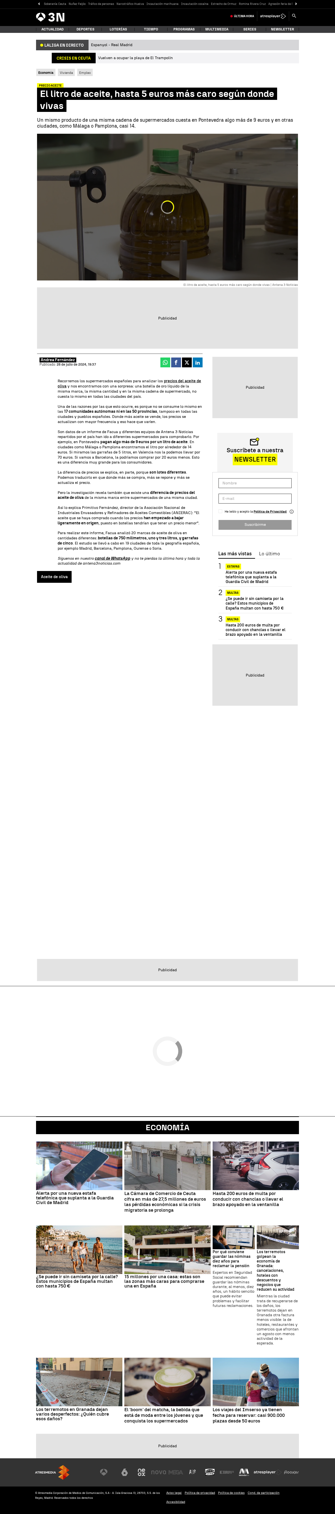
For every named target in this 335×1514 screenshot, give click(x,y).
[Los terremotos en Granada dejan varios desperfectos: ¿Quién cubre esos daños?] (79, 1382)
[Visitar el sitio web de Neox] (141, 1472)
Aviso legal (174, 1493)
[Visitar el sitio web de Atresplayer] (268, 1472)
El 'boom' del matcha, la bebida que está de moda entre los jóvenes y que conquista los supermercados (163, 1415)
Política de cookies (231, 1493)
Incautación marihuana (162, 4)
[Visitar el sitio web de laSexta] (124, 1472)
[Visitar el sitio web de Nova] (158, 1472)
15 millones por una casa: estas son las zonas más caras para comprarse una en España (164, 1281)
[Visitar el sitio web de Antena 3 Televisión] (107, 1472)
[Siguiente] (296, 4)
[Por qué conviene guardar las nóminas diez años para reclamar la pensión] (234, 1237)
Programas (184, 29)
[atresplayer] (273, 16)
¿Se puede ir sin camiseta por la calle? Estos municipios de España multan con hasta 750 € (255, 604)
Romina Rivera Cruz (252, 4)
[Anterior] (39, 4)
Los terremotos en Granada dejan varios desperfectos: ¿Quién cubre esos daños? (72, 1414)
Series (249, 29)
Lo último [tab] (269, 554)
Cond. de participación (264, 1493)
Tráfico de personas (101, 4)
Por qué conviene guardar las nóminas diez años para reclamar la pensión (231, 1258)
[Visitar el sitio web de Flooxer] (291, 1472)
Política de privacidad (200, 1493)
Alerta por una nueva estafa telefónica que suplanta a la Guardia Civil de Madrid (251, 577)
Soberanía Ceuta (55, 4)
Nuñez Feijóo (77, 4)
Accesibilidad (175, 1502)
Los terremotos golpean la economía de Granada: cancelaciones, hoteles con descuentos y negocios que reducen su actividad (275, 1270)
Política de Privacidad (270, 511)
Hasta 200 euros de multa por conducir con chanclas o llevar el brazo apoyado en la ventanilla (255, 630)
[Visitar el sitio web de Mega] (175, 1472)
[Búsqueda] (294, 16)
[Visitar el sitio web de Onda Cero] (210, 1472)
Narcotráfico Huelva (130, 4)
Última (244, 16)
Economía (167, 1127)
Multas (233, 593)
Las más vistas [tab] (235, 554)
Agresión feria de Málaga (285, 4)
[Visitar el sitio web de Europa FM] (226, 1472)
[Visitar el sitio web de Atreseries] (192, 1472)
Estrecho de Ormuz (223, 4)
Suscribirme (255, 524)
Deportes (85, 29)
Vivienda (66, 73)
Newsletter (282, 29)
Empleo (85, 73)
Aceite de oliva (54, 576)
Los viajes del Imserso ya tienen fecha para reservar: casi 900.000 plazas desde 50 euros (249, 1415)
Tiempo (151, 29)
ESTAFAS (233, 566)
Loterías (118, 29)
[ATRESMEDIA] (52, 1472)
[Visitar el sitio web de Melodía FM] (244, 1472)
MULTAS (233, 619)
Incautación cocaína (194, 4)
